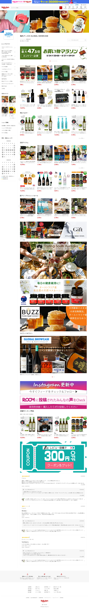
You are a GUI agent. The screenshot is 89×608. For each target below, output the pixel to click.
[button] (84, 5)
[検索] (60, 7)
